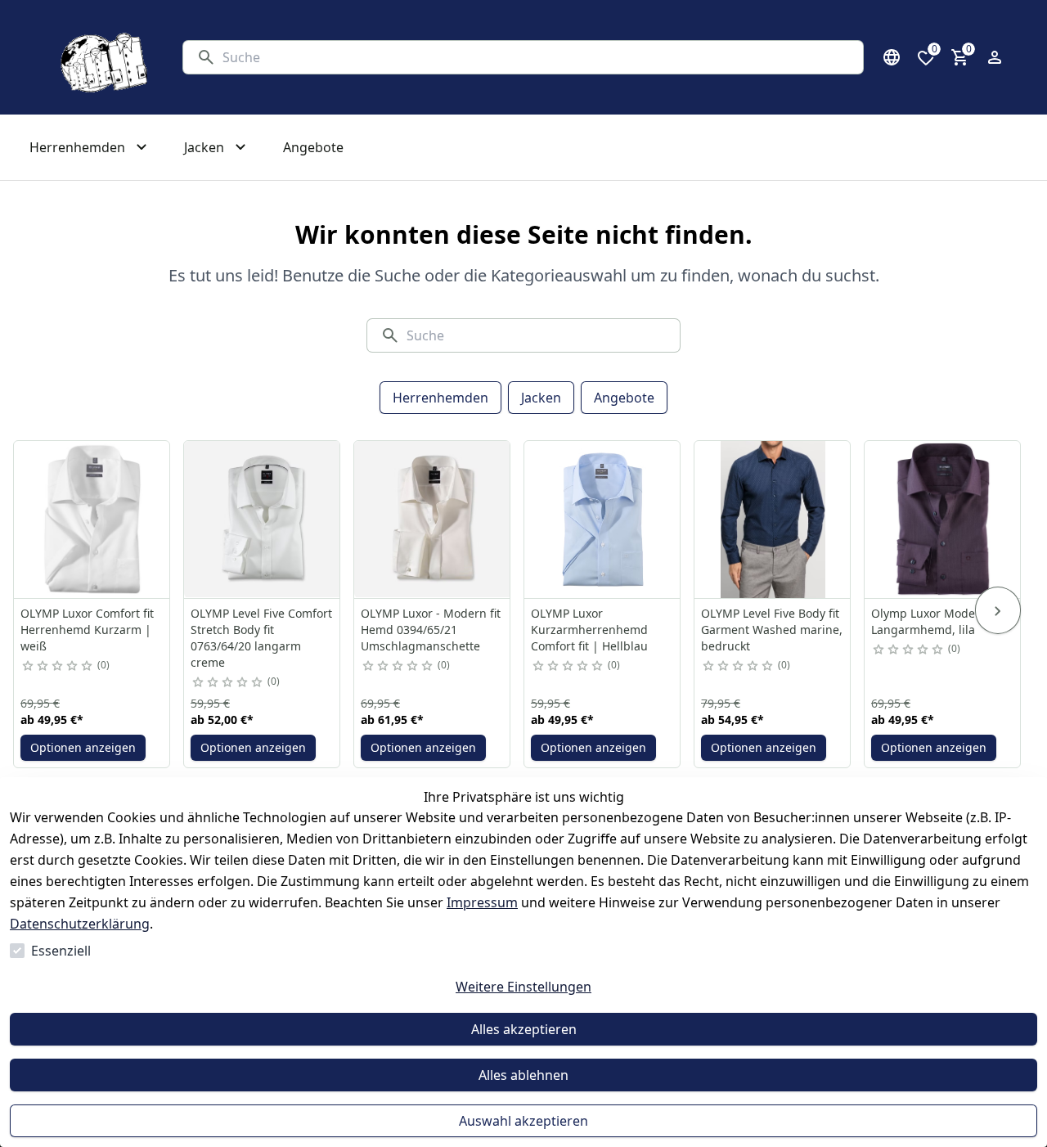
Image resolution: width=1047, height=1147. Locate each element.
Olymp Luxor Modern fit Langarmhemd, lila (936, 621)
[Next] (998, 610)
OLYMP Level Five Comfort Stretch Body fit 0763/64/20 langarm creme (261, 637)
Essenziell (61, 951)
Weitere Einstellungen (523, 987)
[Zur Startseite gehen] (100, 57)
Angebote (624, 398)
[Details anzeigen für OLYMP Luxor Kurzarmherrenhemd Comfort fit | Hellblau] (602, 519)
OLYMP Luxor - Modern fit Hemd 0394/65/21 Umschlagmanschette (431, 629)
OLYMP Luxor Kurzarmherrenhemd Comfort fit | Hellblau (589, 629)
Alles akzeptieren (524, 1029)
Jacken (541, 398)
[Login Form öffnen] (994, 57)
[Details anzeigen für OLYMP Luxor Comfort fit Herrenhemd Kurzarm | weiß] (92, 519)
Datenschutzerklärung (80, 924)
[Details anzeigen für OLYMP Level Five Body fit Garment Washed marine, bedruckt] (773, 519)
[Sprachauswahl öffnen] (891, 57)
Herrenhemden (440, 398)
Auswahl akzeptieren (523, 1121)
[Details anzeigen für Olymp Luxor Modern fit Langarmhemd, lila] (943, 519)
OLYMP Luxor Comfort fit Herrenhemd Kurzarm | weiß (87, 629)
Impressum (482, 902)
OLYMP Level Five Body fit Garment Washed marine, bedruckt (772, 629)
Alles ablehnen (523, 1075)
